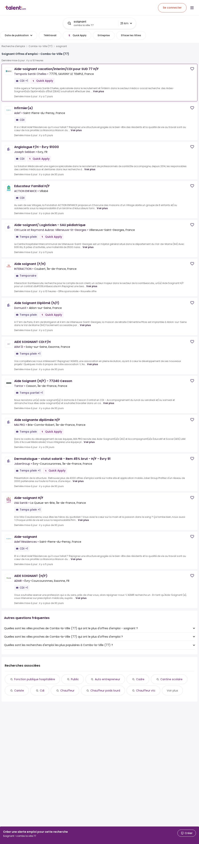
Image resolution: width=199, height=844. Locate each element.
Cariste (19, 690)
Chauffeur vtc (145, 690)
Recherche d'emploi (13, 46)
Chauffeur (67, 690)
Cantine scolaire (171, 679)
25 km (124, 23)
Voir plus (98, 91)
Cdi (42, 690)
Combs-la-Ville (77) (40, 46)
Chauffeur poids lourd (105, 690)
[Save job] (192, 68)
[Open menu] (192, 7)
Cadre (140, 679)
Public (75, 679)
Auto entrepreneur (107, 679)
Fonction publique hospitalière (34, 679)
